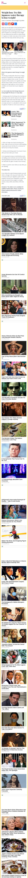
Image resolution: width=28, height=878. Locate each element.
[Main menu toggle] (25, 2)
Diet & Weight (15, 20)
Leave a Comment (6, 20)
